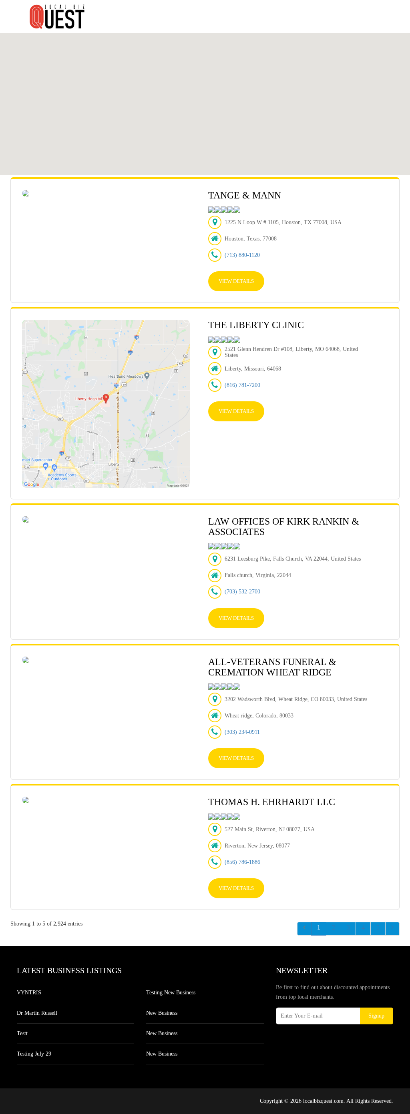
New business (161, 1013)
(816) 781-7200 (242, 385)
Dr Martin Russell (37, 1013)
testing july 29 (34, 1054)
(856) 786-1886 (242, 862)
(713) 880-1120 (242, 255)
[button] (281, 87)
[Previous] (304, 929)
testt (22, 1033)
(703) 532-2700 (242, 592)
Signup (376, 1016)
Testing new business (170, 993)
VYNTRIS (29, 993)
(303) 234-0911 (242, 732)
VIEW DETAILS (236, 281)
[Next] (392, 929)
